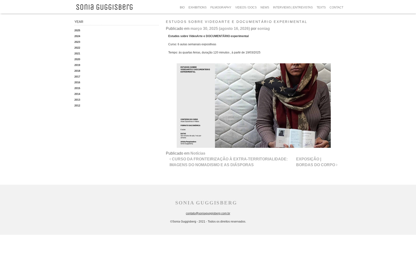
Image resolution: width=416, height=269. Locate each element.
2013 (77, 99)
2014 (77, 93)
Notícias (197, 153)
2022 (77, 47)
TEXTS (321, 7)
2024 (77, 36)
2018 (77, 70)
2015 (77, 88)
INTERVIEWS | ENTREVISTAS (293, 7)
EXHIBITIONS (197, 7)
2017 (77, 76)
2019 (77, 65)
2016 (77, 82)
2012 (77, 105)
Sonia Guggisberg (206, 203)
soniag (263, 28)
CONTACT (336, 7)
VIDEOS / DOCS (246, 7)
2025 (77, 30)
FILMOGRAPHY (220, 7)
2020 (77, 59)
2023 (77, 41)
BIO (182, 7)
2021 (77, 53)
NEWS (264, 7)
